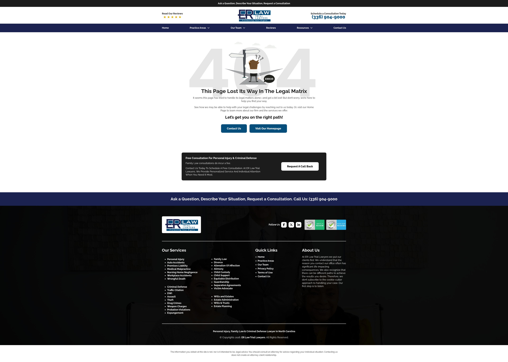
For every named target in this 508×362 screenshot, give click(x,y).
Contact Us (340, 27)
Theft (170, 299)
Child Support (222, 275)
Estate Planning (223, 306)
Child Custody (222, 272)
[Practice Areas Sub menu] (208, 28)
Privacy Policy (266, 268)
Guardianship (221, 282)
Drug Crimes (174, 303)
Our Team (236, 27)
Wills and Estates (224, 296)
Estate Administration (226, 299)
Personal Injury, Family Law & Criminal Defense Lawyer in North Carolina (254, 331)
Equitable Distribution (226, 278)
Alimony (218, 268)
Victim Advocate (223, 288)
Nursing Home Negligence (182, 272)
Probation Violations (178, 309)
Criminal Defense (177, 286)
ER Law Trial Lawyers (253, 337)
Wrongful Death (176, 278)
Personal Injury (175, 259)
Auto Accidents (176, 262)
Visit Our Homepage (268, 128)
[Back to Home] (181, 224)
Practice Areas (198, 27)
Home (165, 27)
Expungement (175, 312)
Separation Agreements (227, 285)
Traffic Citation (175, 290)
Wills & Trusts (222, 303)
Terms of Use (265, 272)
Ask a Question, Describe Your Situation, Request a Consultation (254, 3)
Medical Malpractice (179, 269)
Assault (171, 296)
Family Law (220, 259)
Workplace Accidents (179, 275)
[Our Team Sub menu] (244, 28)
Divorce (218, 262)
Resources (303, 27)
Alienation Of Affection (227, 265)
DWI (169, 293)
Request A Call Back (300, 166)
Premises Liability (177, 265)
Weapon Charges (177, 306)
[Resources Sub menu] (311, 28)
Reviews (271, 27)
